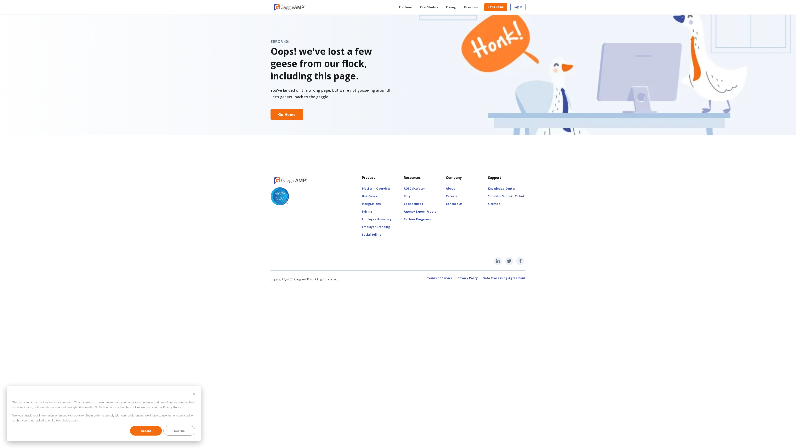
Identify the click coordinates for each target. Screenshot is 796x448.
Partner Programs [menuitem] (417, 219)
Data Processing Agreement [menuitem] (504, 278)
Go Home (287, 114)
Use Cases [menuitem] (369, 196)
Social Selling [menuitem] (371, 234)
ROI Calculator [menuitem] (414, 188)
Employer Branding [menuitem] (376, 227)
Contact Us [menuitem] (454, 204)
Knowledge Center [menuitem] (502, 188)
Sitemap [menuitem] (494, 204)
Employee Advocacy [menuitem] (377, 219)
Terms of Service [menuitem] (440, 278)
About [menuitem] (450, 188)
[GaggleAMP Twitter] (509, 261)
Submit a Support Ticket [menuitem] (506, 196)
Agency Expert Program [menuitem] (421, 211)
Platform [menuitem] (405, 7)
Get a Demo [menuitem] (496, 7)
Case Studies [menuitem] (429, 7)
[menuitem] (517, 7)
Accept (146, 430)
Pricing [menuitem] (451, 7)
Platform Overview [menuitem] (376, 188)
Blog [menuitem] (407, 196)
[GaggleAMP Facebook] (520, 261)
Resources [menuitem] (471, 7)
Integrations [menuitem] (371, 204)
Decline (179, 430)
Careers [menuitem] (451, 196)
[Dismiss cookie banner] (193, 394)
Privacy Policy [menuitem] (467, 278)
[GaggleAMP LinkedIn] (498, 261)
